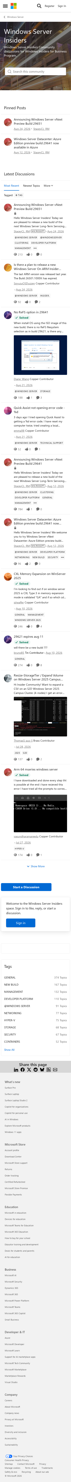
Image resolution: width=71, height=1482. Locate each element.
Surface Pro (10, 1087)
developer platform (18, 999)
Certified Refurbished (15, 1181)
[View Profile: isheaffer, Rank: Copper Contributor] (8, 577)
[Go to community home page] (14, 6)
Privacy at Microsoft (14, 1419)
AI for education (12, 1257)
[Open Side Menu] (5, 6)
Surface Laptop (12, 1093)
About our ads (42, 1471)
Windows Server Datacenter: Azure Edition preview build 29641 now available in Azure (37, 143)
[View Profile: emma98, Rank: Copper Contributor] (8, 411)
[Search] (39, 6)
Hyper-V (9, 1020)
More (47, 185)
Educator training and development (21, 1244)
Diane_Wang (21, 379)
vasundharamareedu (26, 836)
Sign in (20, 923)
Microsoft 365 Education (16, 1231)
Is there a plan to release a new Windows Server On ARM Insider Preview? (36, 267)
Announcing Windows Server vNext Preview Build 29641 (38, 461)
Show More (38, 866)
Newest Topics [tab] (31, 185)
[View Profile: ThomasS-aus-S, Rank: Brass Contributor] (8, 678)
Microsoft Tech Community (17, 1363)
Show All (9, 1050)
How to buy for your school (17, 1238)
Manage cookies (12, 1467)
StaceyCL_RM (41, 129)
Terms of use (31, 1467)
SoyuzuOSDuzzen (24, 283)
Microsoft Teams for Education (19, 1225)
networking (12, 1013)
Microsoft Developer (14, 1344)
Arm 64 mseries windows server (36, 769)
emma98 (19, 430)
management (13, 992)
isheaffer (19, 602)
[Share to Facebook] (23, 1069)
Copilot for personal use (16, 1113)
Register (49, 6)
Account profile (12, 1150)
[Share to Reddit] (36, 1069)
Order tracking (12, 1175)
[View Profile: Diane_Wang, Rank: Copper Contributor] (8, 315)
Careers (8, 1400)
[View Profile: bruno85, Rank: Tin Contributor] (8, 639)
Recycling (26, 1471)
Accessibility (11, 1438)
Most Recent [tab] (11, 185)
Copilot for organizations (16, 1106)
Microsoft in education (15, 1212)
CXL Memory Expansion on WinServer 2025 (40, 576)
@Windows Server (17, 1006)
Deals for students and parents (19, 1250)
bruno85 (19, 653)
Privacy (42, 1463)
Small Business (12, 1319)
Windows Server (15, 16)
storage (10, 1027)
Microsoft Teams (12, 1306)
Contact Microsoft (26, 1463)
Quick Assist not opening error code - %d (39, 410)
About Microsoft (12, 1406)
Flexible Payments (13, 1194)
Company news (12, 1413)
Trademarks (47, 1467)
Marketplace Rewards (15, 1375)
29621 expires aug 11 (28, 636)
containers (12, 1041)
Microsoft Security (13, 1281)
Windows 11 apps (13, 1131)
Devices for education (15, 1219)
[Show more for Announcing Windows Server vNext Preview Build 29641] (35, 503)
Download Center (13, 1156)
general (10, 977)
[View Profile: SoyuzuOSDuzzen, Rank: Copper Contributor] (8, 268)
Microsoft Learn (12, 1350)
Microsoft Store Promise (16, 1188)
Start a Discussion (26, 887)
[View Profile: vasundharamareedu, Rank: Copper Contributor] (8, 772)
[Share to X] (29, 1069)
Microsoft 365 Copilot (15, 1313)
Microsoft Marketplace (15, 1369)
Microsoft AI (10, 1275)
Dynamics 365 (11, 1287)
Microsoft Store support (16, 1162)
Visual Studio (11, 1382)
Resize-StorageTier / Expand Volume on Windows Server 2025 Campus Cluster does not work (38, 677)
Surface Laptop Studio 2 (16, 1100)
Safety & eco (11, 1471)
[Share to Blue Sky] (42, 1069)
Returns (8, 1169)
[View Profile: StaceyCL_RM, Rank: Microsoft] (8, 122)
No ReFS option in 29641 (31, 312)
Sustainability (11, 1444)
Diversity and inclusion (15, 1432)
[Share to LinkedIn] (16, 1069)
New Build (11, 984)
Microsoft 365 (11, 1294)
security (10, 1034)
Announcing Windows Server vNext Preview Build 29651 (38, 121)
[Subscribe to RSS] (49, 1069)
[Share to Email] (55, 1069)
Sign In (62, 6)
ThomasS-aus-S (23, 740)
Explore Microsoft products (17, 1125)
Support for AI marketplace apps (20, 1356)
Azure (7, 1337)
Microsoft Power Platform (17, 1300)
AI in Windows (11, 1119)
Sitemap (9, 1463)
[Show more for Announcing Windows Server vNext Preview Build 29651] (35, 248)
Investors (9, 1425)
